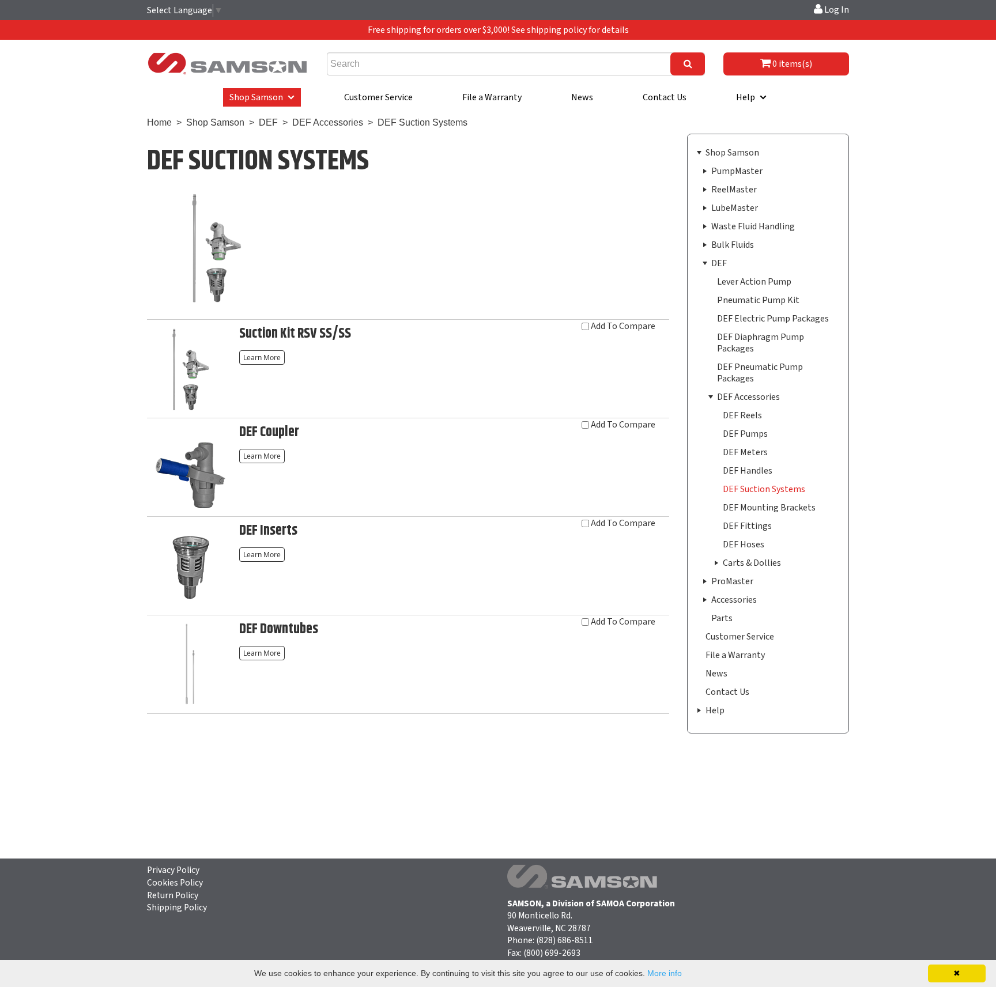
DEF (268, 122)
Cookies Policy (175, 882)
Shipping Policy (177, 907)
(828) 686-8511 (564, 940)
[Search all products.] (687, 63)
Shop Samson (215, 122)
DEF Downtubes (278, 629)
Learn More (264, 356)
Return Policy (172, 895)
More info (664, 973)
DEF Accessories (328, 122)
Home (159, 122)
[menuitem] (262, 97)
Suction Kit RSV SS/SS (295, 333)
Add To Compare (623, 326)
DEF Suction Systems (422, 122)
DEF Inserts (268, 530)
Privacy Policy (173, 870)
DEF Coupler (269, 432)
